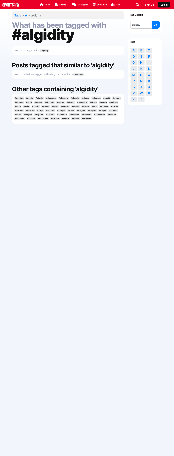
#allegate (92, 110)
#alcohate (49, 102)
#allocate (50, 115)
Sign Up (149, 4)
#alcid (29, 102)
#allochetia (86, 115)
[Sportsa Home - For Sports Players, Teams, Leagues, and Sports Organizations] (12, 4)
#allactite (50, 110)
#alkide (114, 106)
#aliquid (75, 106)
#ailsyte (39, 98)
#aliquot (85, 106)
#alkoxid (19, 110)
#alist (94, 106)
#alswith (75, 119)
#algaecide (82, 102)
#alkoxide (30, 110)
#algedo (103, 102)
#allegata (81, 110)
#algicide (113, 102)
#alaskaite (63, 98)
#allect (71, 110)
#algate (93, 102)
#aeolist (29, 98)
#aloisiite (55, 119)
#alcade (85, 98)
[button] (45, 4)
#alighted (65, 106)
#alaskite (75, 98)
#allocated (62, 115)
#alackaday (51, 98)
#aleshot (71, 102)
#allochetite (99, 115)
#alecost (60, 102)
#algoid (35, 106)
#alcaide (116, 98)
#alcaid (106, 98)
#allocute (112, 115)
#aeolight (19, 98)
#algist (26, 106)
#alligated (39, 115)
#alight (55, 106)
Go (155, 24)
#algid (18, 106)
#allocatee (74, 115)
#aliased (45, 106)
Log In (164, 4)
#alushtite (86, 119)
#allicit (18, 115)
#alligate (28, 115)
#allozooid (19, 119)
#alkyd (40, 110)
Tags (17, 15)
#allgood (113, 110)
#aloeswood (43, 119)
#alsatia (65, 119)
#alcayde (19, 102)
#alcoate (38, 102)
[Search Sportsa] (137, 4)
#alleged (102, 110)
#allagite (61, 110)
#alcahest (96, 98)
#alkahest (104, 106)
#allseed (31, 119)
